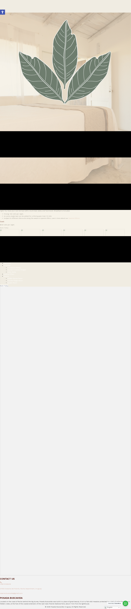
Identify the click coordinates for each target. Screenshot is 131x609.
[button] (2, 12)
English (109, 607)
